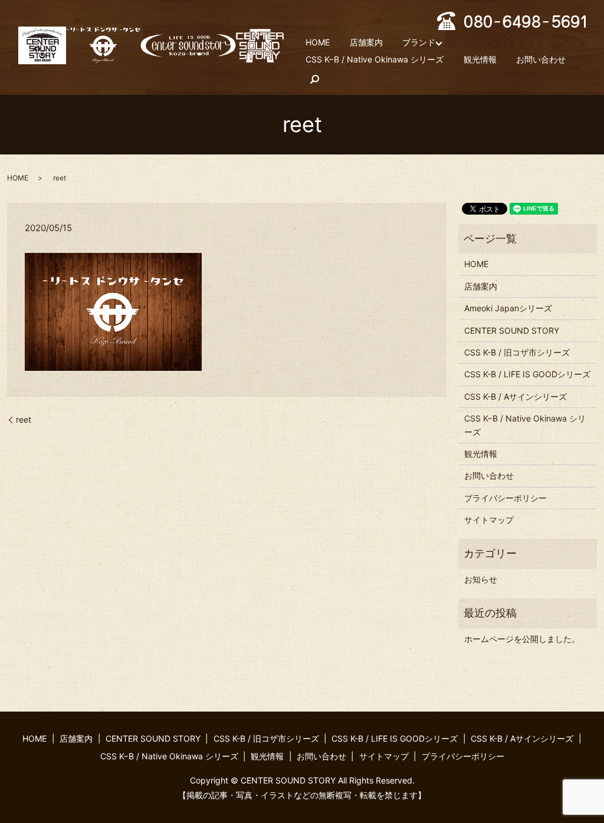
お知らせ (480, 579)
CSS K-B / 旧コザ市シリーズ (517, 352)
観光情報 (480, 60)
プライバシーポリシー (505, 498)
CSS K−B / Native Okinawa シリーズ (375, 60)
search (314, 79)
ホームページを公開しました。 (522, 639)
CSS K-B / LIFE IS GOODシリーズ (527, 374)
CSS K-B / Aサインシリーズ (515, 396)
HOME (318, 42)
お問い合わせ (541, 60)
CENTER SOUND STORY (511, 330)
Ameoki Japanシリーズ (508, 308)
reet (23, 419)
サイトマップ (489, 520)
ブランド (418, 42)
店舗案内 (366, 42)
